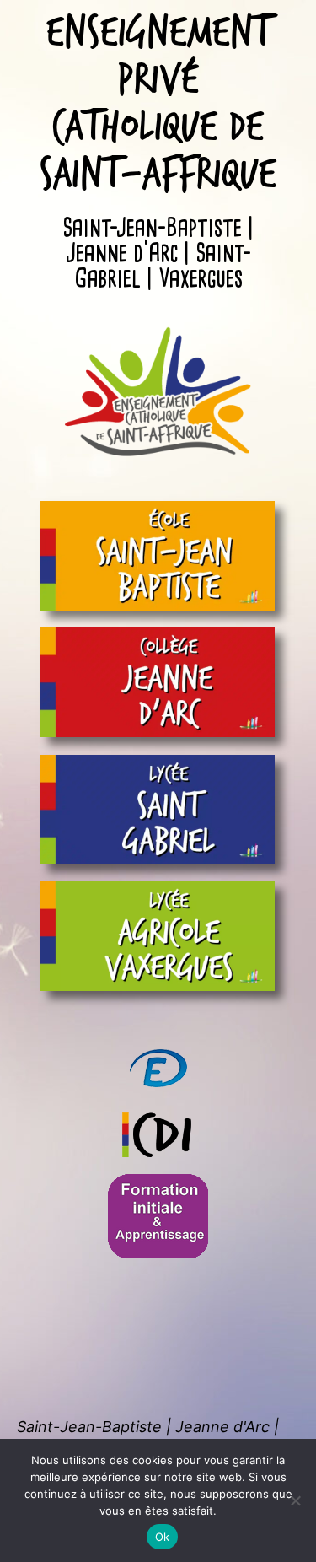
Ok (162, 1536)
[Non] (295, 1500)
